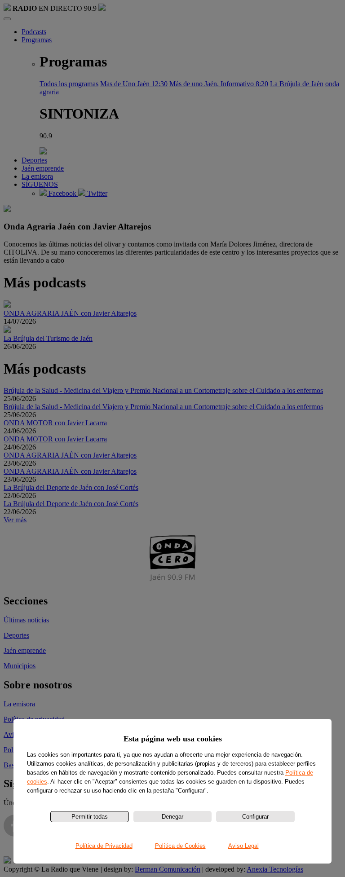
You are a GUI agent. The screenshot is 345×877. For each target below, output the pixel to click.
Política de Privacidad (104, 845)
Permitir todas (89, 816)
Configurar (255, 816)
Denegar (172, 816)
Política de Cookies (180, 845)
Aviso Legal (243, 845)
